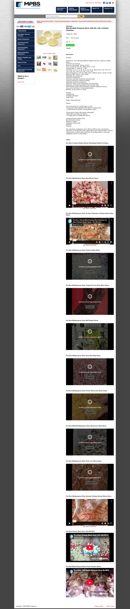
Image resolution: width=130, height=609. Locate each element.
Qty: (67, 42)
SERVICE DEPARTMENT (73, 9)
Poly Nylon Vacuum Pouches (24, 35)
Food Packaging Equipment (23, 48)
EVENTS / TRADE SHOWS (85, 9)
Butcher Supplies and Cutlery (24, 58)
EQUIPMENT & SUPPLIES (61, 9)
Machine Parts (22, 62)
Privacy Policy (99, 606)
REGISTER (98, 2)
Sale (19, 66)
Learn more (21, 82)
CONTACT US (108, 8)
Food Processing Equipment (23, 43)
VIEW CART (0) (90, 2)
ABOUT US (95, 8)
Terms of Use (110, 606)
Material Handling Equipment (23, 53)
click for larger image (49, 53)
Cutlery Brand (22, 31)
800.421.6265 (21, 22)
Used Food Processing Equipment (25, 70)
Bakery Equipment (23, 39)
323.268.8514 (30, 22)
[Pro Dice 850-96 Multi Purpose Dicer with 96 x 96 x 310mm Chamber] (49, 52)
